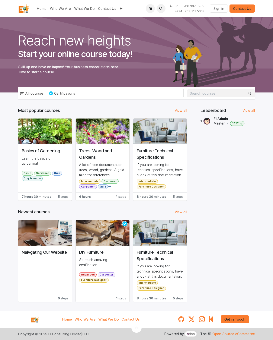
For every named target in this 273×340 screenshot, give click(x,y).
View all (249, 110)
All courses (34, 93)
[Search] (249, 93)
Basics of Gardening (41, 150)
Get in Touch (234, 319)
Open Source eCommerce (233, 334)
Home (67, 319)
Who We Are (85, 319)
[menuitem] (41, 8)
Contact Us (242, 8)
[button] (161, 8)
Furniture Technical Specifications (155, 154)
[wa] (211, 319)
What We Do (108, 319)
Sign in (218, 8)
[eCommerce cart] (150, 8)
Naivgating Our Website (44, 252)
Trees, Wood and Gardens (95, 154)
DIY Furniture (91, 252)
